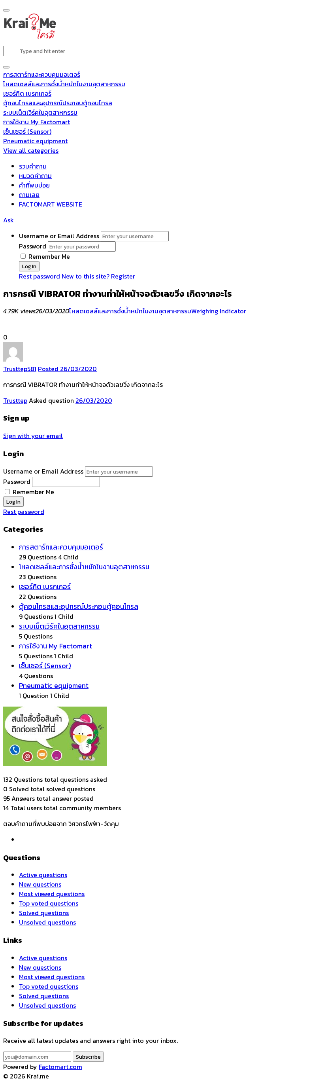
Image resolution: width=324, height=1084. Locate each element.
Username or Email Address (59, 236)
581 (31, 368)
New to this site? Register (98, 276)
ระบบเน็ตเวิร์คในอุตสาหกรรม (40, 112)
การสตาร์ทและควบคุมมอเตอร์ (41, 74)
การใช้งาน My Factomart (36, 122)
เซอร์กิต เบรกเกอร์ (27, 93)
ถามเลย (29, 194)
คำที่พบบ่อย (34, 185)
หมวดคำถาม (35, 175)
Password (32, 246)
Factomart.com (60, 1066)
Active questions (43, 874)
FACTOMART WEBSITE (50, 204)
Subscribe (88, 1057)
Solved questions (44, 912)
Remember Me (48, 256)
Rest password (39, 276)
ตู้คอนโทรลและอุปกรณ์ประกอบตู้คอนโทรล (57, 103)
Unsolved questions (47, 922)
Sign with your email (33, 435)
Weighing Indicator (218, 311)
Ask (8, 220)
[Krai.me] (30, 37)
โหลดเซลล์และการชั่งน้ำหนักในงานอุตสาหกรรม (64, 84)
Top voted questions (48, 903)
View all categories (30, 150)
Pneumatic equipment (35, 141)
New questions (40, 884)
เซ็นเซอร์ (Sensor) (27, 131)
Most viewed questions (52, 893)
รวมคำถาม (33, 166)
